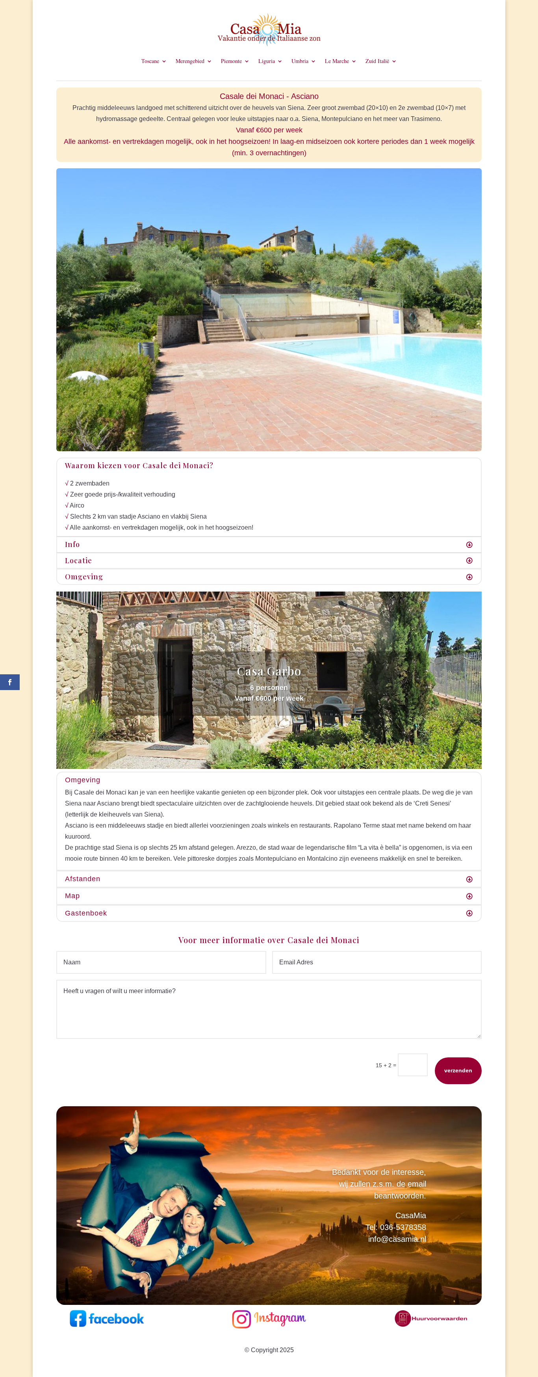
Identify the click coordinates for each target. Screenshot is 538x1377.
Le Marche (337, 61)
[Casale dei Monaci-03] (269, 449)
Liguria (266, 61)
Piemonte (231, 61)
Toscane (150, 61)
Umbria (299, 61)
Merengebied (190, 61)
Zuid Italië (377, 61)
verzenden (458, 1070)
